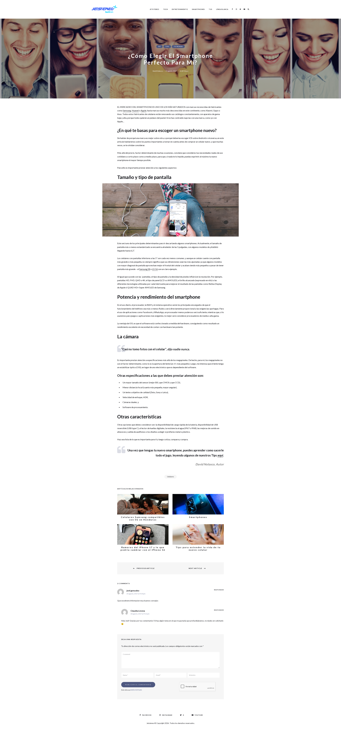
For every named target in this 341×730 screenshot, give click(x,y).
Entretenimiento (180, 9)
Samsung (127, 110)
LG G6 (155, 269)
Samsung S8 (144, 269)
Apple (143, 110)
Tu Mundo (178, 46)
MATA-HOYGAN (136, 690)
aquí (220, 455)
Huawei (135, 110)
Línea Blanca (222, 9)
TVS (210, 9)
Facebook (232, 9)
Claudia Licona (138, 610)
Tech (165, 9)
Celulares (170, 477)
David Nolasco (158, 71)
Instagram (236, 9)
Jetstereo (154, 9)
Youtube (244, 9)
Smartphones (198, 9)
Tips (167, 46)
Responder (219, 590)
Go (159, 46)
